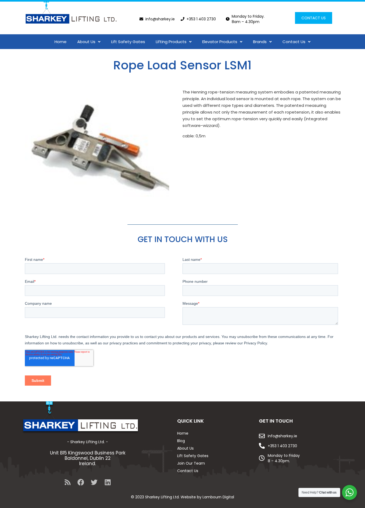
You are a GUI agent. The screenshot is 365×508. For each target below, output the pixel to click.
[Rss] (67, 482)
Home (61, 41)
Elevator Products (219, 41)
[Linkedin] (107, 482)
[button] (89, 41)
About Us (86, 41)
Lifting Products (171, 41)
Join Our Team (191, 463)
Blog (181, 440)
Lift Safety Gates (128, 41)
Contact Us (293, 41)
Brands (260, 41)
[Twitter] (94, 482)
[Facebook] (81, 482)
